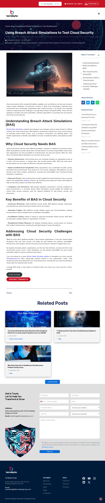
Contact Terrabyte (14, 274)
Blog (13, 26)
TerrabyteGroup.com (13, 258)
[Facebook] (83, 478)
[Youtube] (89, 478)
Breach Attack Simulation (16, 43)
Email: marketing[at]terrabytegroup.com (18, 488)
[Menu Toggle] (99, 14)
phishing (26, 180)
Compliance (43, 43)
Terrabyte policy (47, 447)
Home (7, 26)
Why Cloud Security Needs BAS (90, 73)
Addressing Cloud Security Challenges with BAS (90, 86)
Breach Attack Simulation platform (38, 256)
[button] (98, 55)
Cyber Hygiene (54, 43)
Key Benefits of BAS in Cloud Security (91, 79)
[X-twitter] (89, 482)
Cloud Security (32, 43)
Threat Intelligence (78, 43)
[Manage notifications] (100, 499)
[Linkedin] (83, 482)
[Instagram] (94, 478)
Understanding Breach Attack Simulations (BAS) (91, 65)
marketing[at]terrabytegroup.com (19, 416)
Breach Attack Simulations (14, 129)
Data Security (65, 43)
